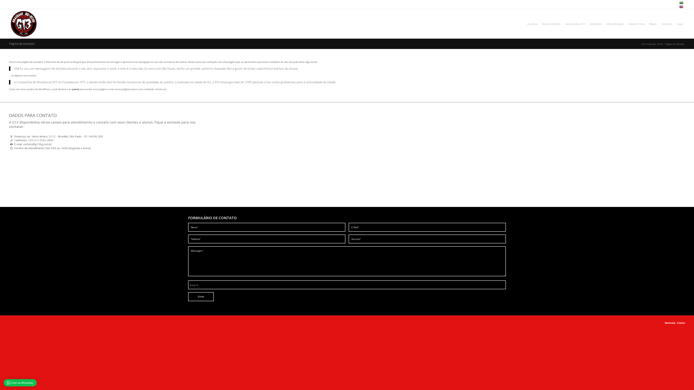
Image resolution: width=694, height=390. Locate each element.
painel (75, 89)
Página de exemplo (22, 44)
